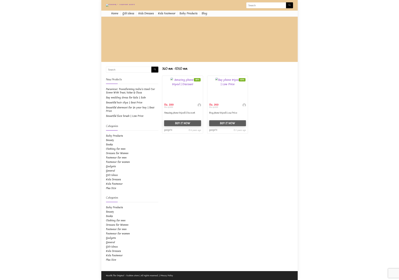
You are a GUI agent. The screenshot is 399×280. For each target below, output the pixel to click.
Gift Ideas (128, 13)
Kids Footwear (166, 13)
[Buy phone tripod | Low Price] (227, 89)
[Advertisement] (199, 40)
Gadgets (168, 130)
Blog (204, 13)
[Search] (289, 5)
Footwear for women (118, 162)
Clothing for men (115, 149)
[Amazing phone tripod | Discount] (182, 89)
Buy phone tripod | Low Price (223, 112)
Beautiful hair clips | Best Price (124, 102)
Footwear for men (116, 157)
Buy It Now (182, 123)
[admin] (199, 105)
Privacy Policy (166, 275)
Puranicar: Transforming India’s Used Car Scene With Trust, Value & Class (130, 90)
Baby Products (188, 13)
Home (114, 13)
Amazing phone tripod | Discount (179, 112)
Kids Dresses (146, 13)
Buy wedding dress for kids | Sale (126, 97)
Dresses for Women (117, 153)
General (110, 170)
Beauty (110, 140)
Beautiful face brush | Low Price (124, 116)
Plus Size (111, 188)
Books (109, 144)
